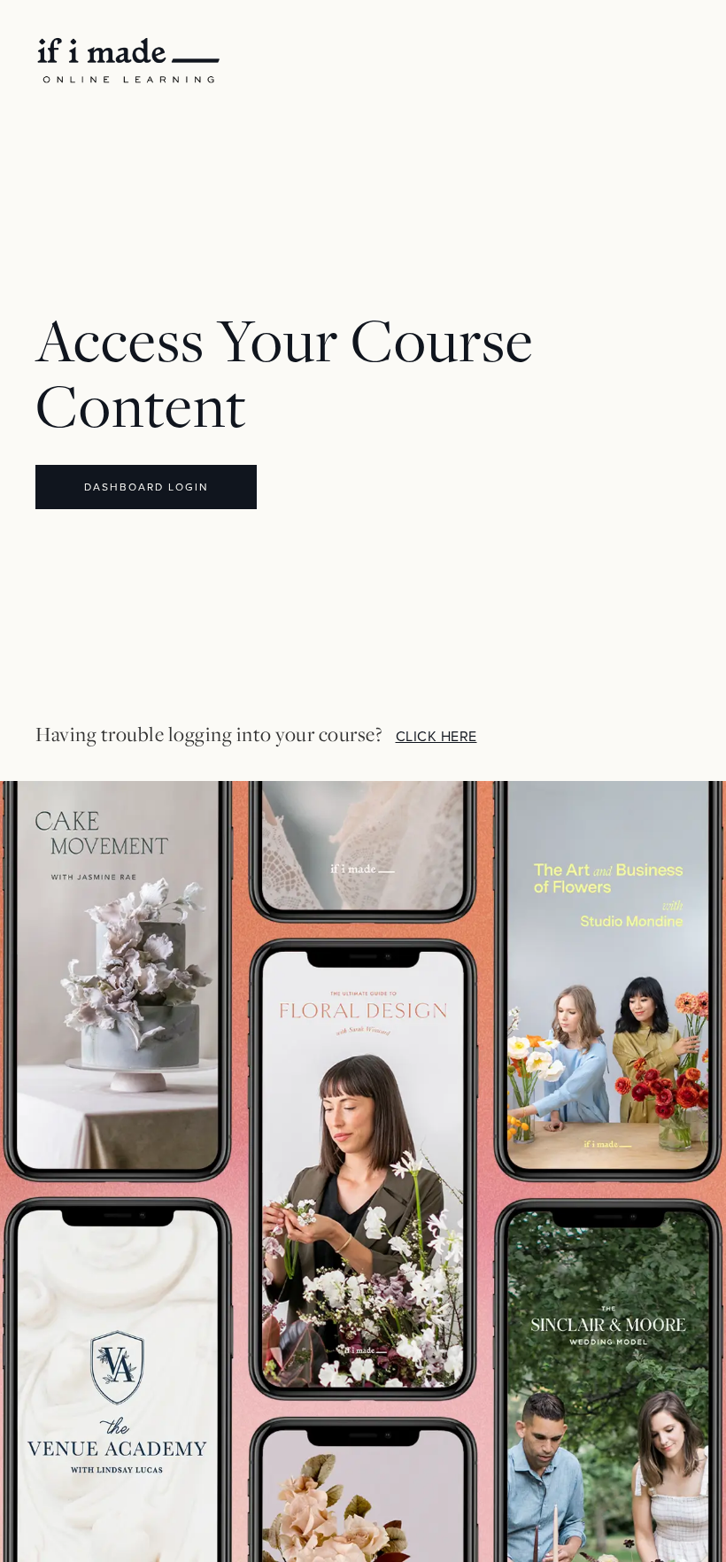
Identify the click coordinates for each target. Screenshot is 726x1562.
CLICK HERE (436, 737)
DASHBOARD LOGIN (146, 487)
